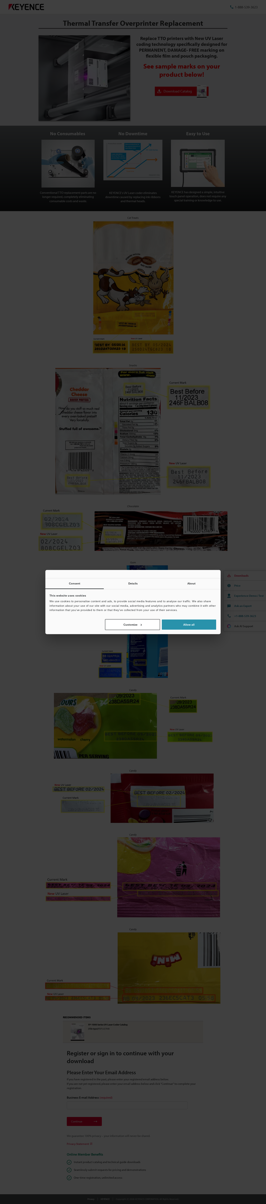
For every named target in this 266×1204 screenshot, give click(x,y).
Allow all (189, 624)
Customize (130, 624)
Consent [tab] (74, 583)
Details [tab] (133, 583)
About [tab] (191, 583)
